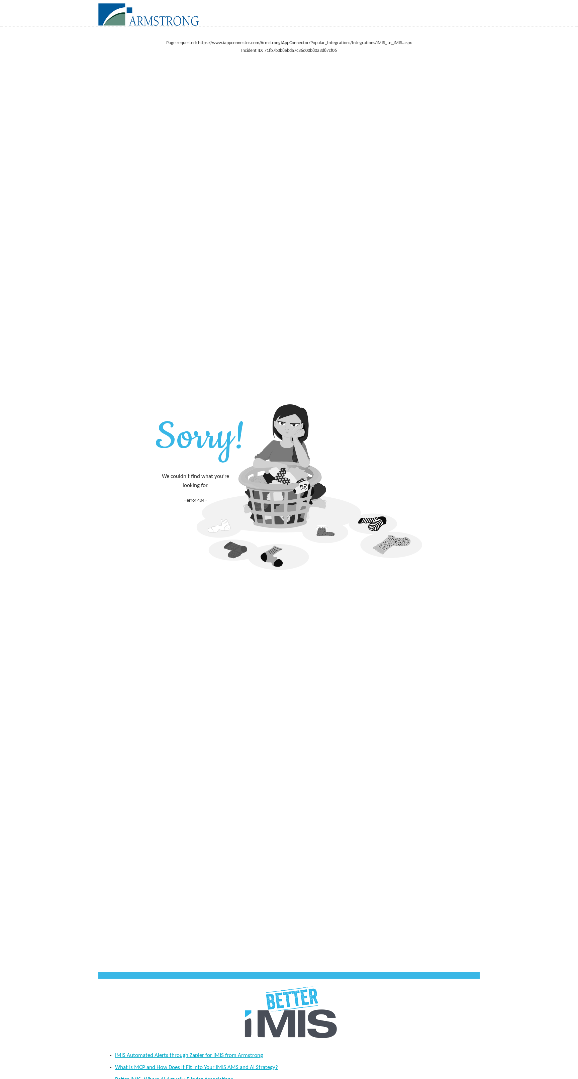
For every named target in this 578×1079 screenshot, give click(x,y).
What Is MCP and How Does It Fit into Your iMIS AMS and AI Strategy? (196, 1067)
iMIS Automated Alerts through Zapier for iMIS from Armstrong (189, 1055)
